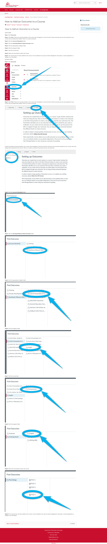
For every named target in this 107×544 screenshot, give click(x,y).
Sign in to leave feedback (13, 523)
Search (7, 13)
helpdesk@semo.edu (53, 537)
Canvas (27, 17)
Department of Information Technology (53, 530)
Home (6, 9)
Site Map (53, 543)
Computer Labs (19, 9)
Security (11, 9)
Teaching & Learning (19, 17)
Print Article (86, 20)
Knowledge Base (44, 9)
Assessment (26, 24)
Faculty (8, 24)
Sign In (100, 2)
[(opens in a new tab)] (12, 4)
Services (36, 9)
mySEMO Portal (28, 9)
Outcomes (19, 24)
